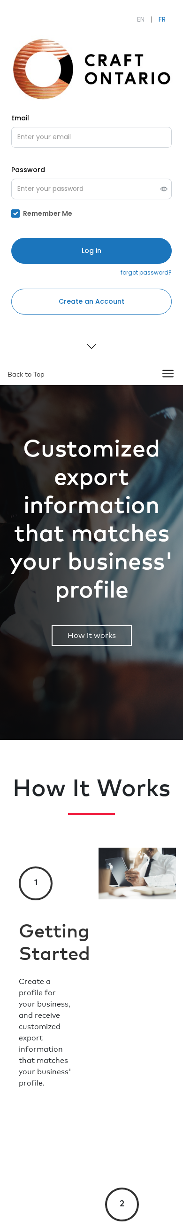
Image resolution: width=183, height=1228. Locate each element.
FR (162, 19)
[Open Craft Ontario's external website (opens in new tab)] (91, 68)
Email (20, 118)
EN (141, 19)
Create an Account (91, 301)
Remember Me (47, 213)
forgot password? (146, 272)
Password (28, 169)
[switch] (164, 189)
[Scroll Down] (91, 346)
